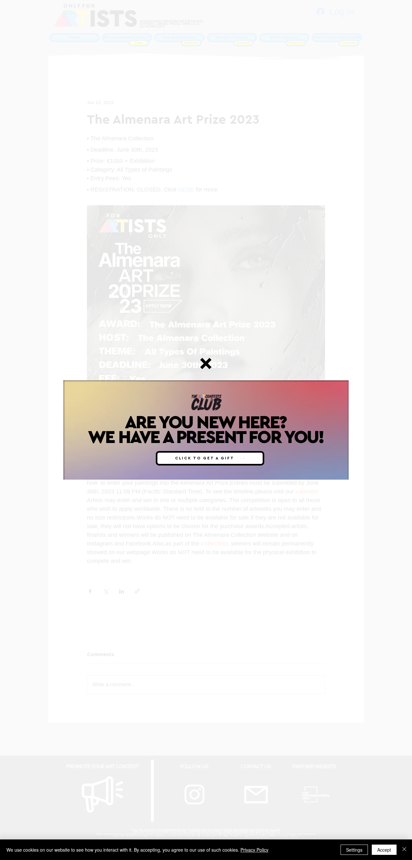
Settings (354, 850)
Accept (384, 850)
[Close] (404, 850)
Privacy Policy (254, 850)
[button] (205, 363)
